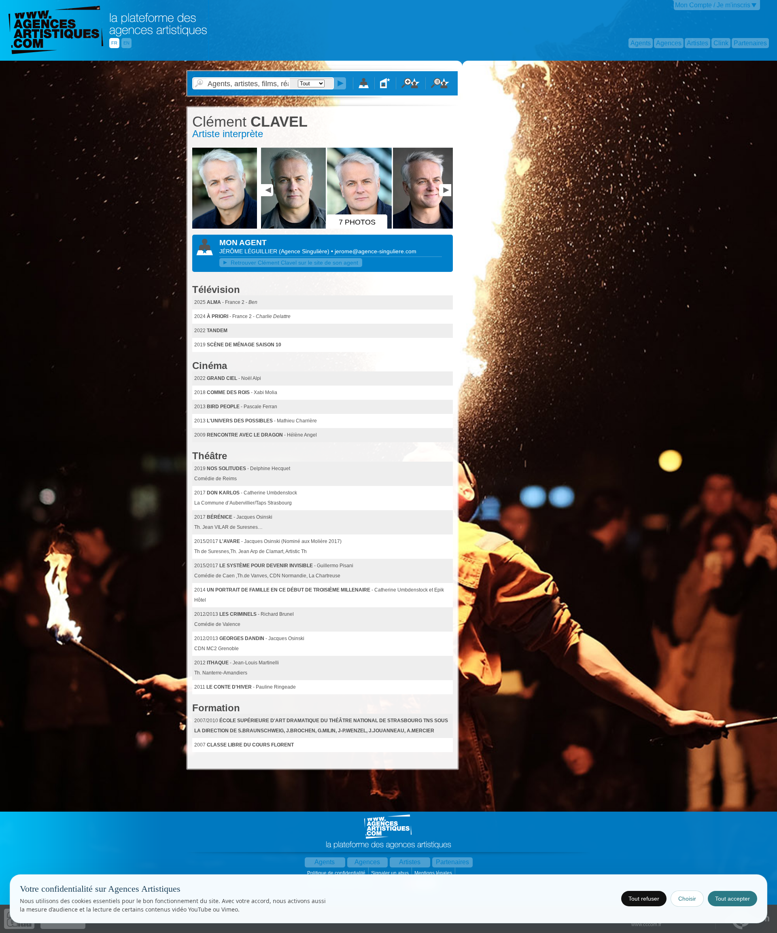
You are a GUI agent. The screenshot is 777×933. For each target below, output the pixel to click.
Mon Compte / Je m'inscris (712, 5)
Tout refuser (643, 898)
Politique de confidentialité (337, 873)
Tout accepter (732, 898)
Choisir (687, 898)
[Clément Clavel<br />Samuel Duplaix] (225, 227)
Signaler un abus (390, 873)
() (305, 251)
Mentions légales (433, 873)
